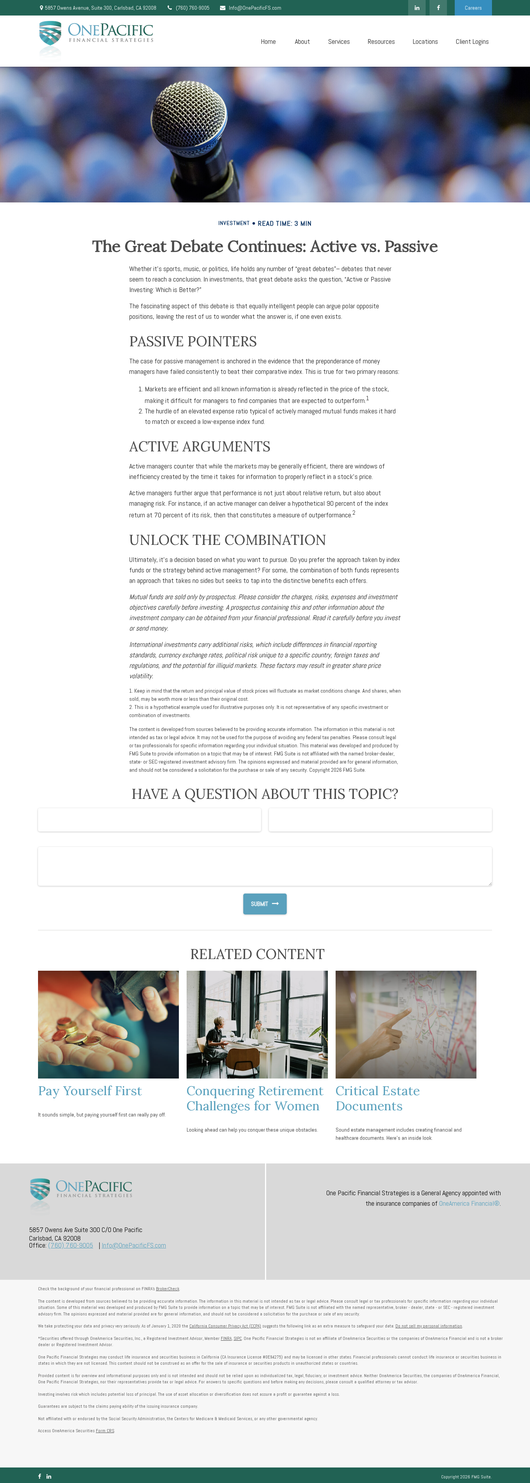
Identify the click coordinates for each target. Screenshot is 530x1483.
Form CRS (105, 1430)
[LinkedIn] (417, 8)
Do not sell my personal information (428, 1326)
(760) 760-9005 (193, 7)
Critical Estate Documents (378, 1098)
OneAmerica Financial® (469, 1203)
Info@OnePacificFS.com (255, 7)
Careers (473, 7)
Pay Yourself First (90, 1090)
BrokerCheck (167, 1288)
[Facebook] (438, 8)
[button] (268, 41)
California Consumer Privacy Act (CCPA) (225, 1326)
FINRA (226, 1338)
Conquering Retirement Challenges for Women (255, 1098)
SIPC (238, 1338)
